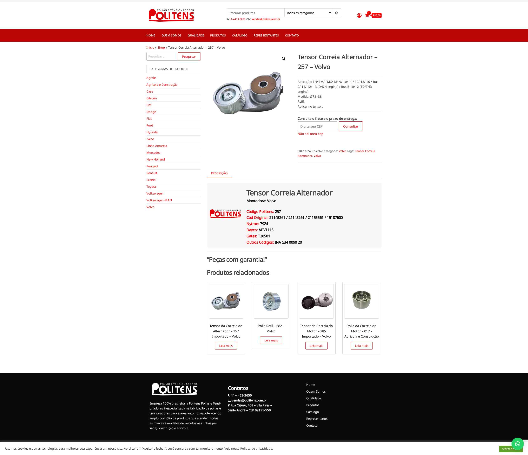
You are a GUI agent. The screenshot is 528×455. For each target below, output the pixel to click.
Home (150, 35)
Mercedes (153, 152)
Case (149, 91)
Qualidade (196, 35)
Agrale (151, 78)
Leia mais (226, 346)
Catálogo (240, 35)
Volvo (342, 151)
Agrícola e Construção (162, 84)
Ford (149, 125)
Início (150, 47)
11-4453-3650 (237, 19)
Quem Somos (171, 35)
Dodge (151, 112)
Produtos (218, 35)
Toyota (151, 186)
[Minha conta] (359, 15)
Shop (161, 47)
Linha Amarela (156, 146)
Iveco (150, 139)
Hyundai (152, 132)
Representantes (266, 35)
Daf (148, 105)
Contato (292, 35)
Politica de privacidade (256, 448)
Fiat (149, 118)
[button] (284, 58)
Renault (151, 173)
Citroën (151, 98)
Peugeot (152, 166)
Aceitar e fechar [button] (511, 449)
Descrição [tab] (219, 173)
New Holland (155, 159)
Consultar (350, 126)
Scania (151, 180)
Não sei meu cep (310, 133)
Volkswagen (155, 193)
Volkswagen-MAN (159, 200)
